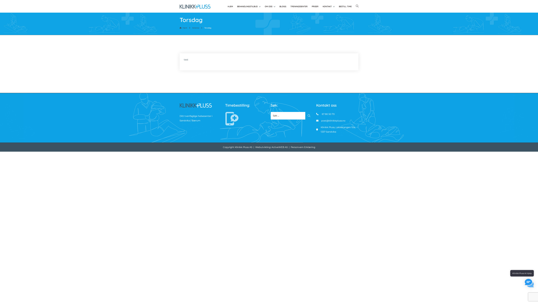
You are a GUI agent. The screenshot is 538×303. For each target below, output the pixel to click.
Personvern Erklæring (303, 147)
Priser (315, 6)
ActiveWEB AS (280, 147)
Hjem (230, 6)
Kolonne (195, 28)
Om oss (268, 6)
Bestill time (345, 6)
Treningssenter (299, 6)
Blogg (283, 6)
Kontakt (327, 6)
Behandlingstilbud (247, 6)
